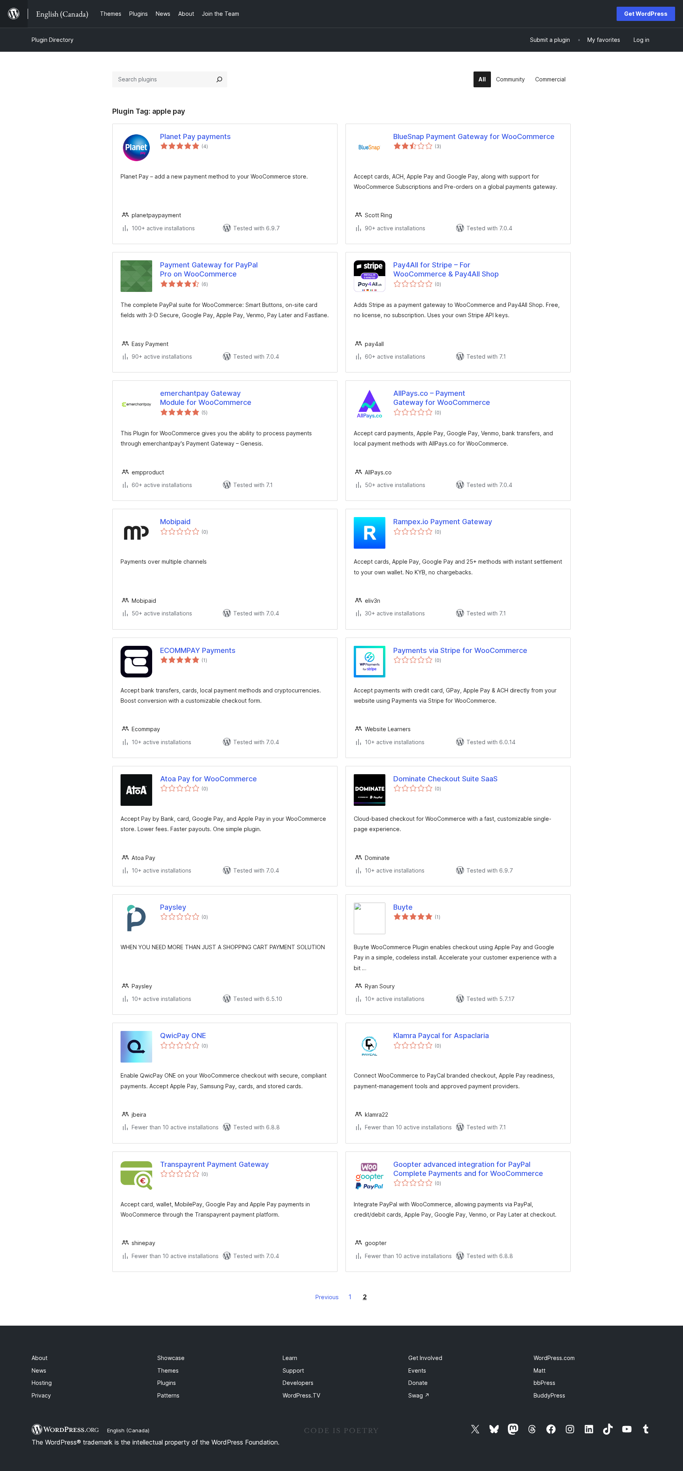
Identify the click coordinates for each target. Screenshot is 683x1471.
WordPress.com (554, 1357)
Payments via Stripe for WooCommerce (460, 650)
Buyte (403, 907)
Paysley (173, 907)
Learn (290, 1357)
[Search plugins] (219, 79)
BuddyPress (549, 1395)
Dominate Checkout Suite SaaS (445, 779)
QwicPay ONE (183, 1035)
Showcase (171, 1357)
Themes (168, 1370)
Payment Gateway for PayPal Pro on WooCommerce (209, 269)
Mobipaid (175, 521)
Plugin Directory (53, 39)
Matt (539, 1370)
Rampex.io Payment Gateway (442, 521)
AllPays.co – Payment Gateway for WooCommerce (441, 397)
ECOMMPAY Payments (198, 650)
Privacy (41, 1395)
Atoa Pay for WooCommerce (208, 779)
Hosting (42, 1382)
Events (417, 1370)
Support (293, 1370)
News (39, 1370)
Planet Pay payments (195, 136)
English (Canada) (128, 1430)
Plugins (166, 1382)
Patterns (168, 1395)
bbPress (544, 1382)
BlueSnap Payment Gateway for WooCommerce (474, 136)
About (39, 1357)
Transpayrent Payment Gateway (214, 1164)
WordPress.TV (301, 1395)
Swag (419, 1395)
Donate (418, 1382)
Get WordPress (646, 13)
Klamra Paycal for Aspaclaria (441, 1035)
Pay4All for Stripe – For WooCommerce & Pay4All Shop (446, 269)
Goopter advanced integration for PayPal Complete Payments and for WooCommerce (468, 1169)
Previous (327, 1297)
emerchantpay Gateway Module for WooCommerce (205, 397)
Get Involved (425, 1357)
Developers (298, 1382)
